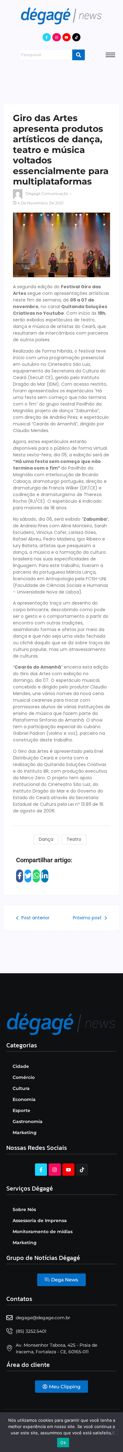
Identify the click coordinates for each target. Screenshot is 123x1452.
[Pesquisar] (78, 55)
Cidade (21, 1066)
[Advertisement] (61, 81)
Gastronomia (28, 1121)
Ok (63, 1442)
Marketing (25, 1132)
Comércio (24, 1077)
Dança (46, 839)
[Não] (113, 1432)
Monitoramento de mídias (43, 1231)
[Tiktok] (76, 37)
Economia (24, 1099)
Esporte (21, 1110)
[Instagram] (56, 37)
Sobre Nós (24, 1209)
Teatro (74, 839)
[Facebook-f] (47, 37)
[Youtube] (66, 37)
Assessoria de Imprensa (40, 1220)
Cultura (21, 1088)
